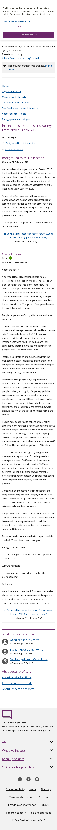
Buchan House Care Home (26, 649)
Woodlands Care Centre (24, 640)
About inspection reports (18, 689)
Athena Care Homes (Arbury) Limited (20, 58)
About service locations (16, 677)
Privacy (45, 805)
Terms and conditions (21, 797)
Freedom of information (22, 805)
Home (32, 789)
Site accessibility (15, 789)
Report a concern (16, 812)
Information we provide (17, 683)
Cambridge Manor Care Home (29, 659)
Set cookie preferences (28, 27)
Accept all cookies (28, 34)
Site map (46, 789)
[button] (28, 742)
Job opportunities (40, 812)
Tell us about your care (14, 722)
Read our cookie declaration (17, 21)
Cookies (43, 797)
